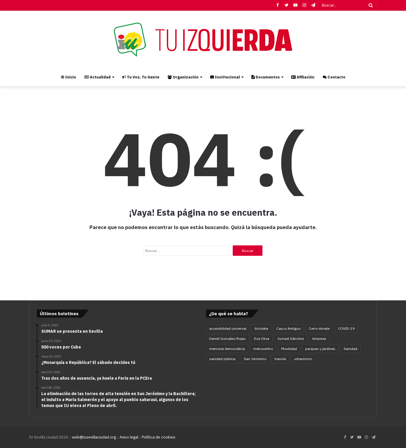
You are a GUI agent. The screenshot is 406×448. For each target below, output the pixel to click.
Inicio (70, 77)
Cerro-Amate (319, 328)
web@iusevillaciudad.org (94, 437)
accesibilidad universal (227, 328)
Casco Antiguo (288, 328)
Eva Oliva (261, 338)
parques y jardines (320, 348)
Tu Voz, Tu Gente (142, 77)
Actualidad (100, 77)
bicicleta (261, 328)
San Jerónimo (255, 358)
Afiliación (305, 77)
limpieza (319, 338)
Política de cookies (158, 437)
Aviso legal (128, 437)
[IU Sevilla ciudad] (203, 39)
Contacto (336, 77)
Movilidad (289, 348)
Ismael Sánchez (291, 338)
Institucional (227, 77)
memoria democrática (227, 348)
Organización (185, 77)
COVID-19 (346, 328)
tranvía (280, 358)
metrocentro (263, 348)
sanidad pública (222, 358)
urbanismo (303, 358)
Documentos (267, 77)
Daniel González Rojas (227, 338)
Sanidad (350, 348)
